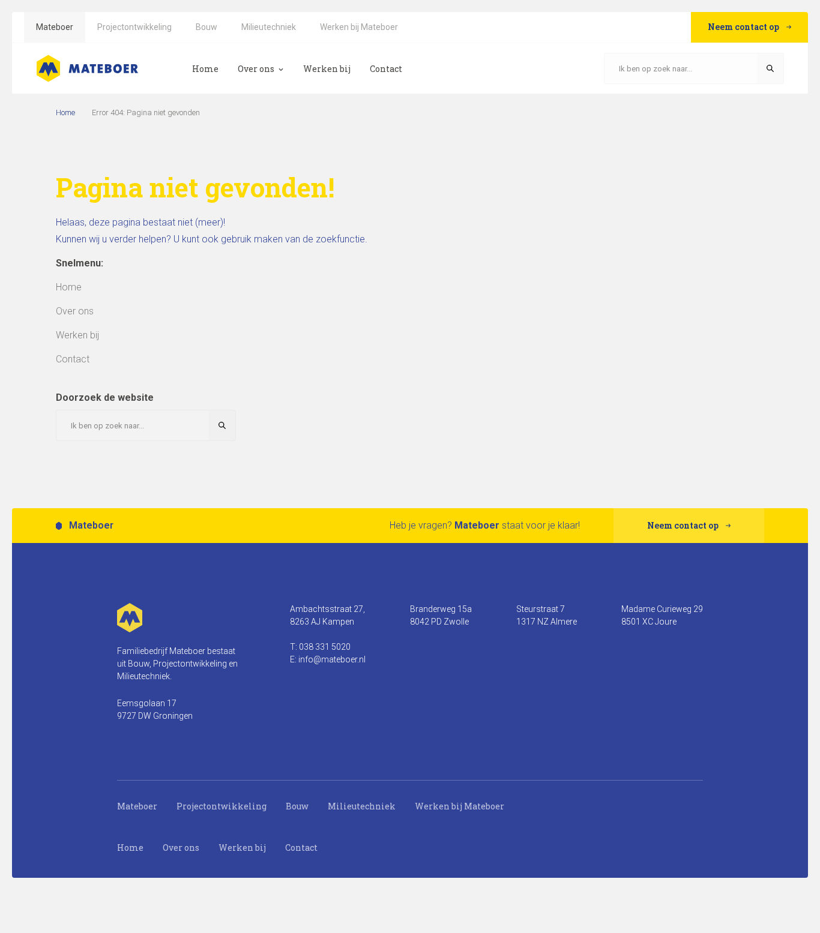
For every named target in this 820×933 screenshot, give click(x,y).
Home (65, 112)
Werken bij (242, 847)
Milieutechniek (362, 806)
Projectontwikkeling (221, 806)
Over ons (181, 847)
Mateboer (137, 806)
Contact (301, 847)
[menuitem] (54, 27)
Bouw (297, 806)
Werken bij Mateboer (459, 806)
